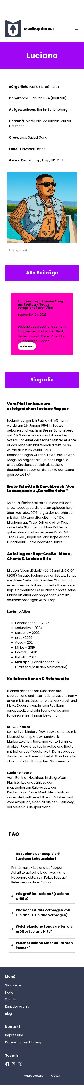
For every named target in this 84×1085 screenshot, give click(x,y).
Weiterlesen (27, 346)
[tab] (42, 868)
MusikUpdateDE (39, 28)
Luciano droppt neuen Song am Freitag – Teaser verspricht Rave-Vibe (40, 304)
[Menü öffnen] (76, 28)
